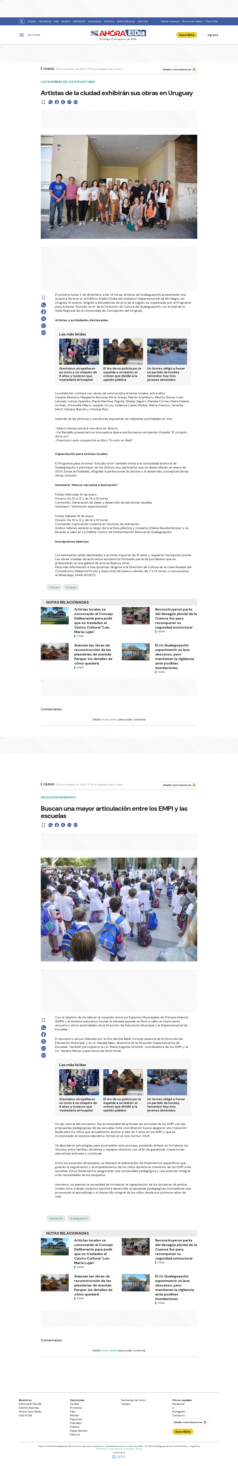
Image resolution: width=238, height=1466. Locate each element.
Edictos (143, 21)
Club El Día (212, 21)
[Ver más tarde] (43, 102)
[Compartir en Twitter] (63, 102)
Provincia (45, 21)
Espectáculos (126, 21)
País (56, 21)
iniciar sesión (109, 719)
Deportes (79, 21)
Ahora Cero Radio (192, 21)
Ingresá (213, 35)
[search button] (22, 21)
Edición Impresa (170, 21)
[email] (69, 102)
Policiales (94, 21)
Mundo (66, 21)
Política (109, 21)
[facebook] (57, 102)
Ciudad (31, 21)
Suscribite (186, 35)
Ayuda (139, 1448)
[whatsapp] (50, 102)
